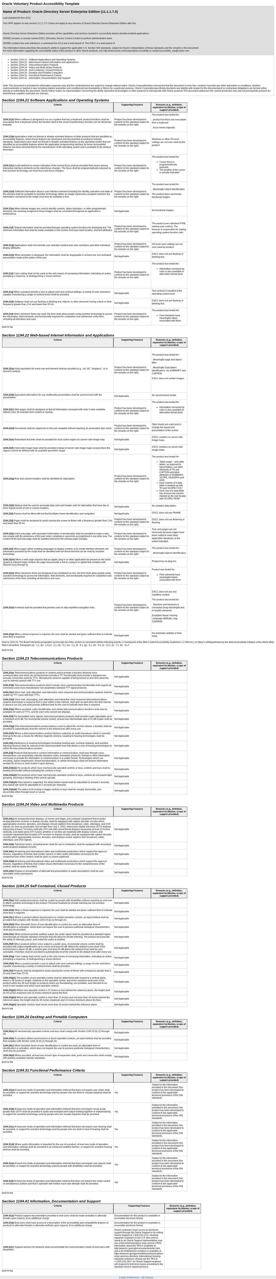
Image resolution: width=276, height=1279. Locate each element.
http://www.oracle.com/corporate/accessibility (126, 50)
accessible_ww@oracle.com (174, 50)
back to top (7, 327)
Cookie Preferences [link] (129, 1277)
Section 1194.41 (19, 78)
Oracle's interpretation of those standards (143, 48)
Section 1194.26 (19, 72)
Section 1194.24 (19, 67)
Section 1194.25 (19, 70)
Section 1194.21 (19, 59)
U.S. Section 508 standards (97, 48)
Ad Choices (147, 1277)
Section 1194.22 (19, 62)
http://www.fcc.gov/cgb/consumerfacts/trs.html (137, 1248)
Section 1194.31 (19, 75)
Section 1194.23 (19, 65)
